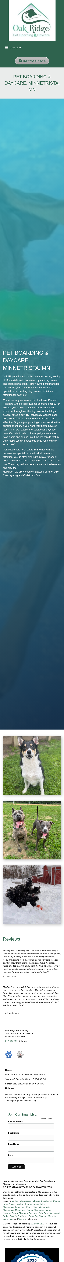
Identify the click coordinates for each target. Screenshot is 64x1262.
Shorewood (54, 1213)
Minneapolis (44, 1207)
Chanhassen (26, 1201)
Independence (32, 1204)
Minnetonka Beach (24, 1210)
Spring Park (8, 1216)
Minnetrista (39, 1210)
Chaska (36, 1201)
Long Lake (20, 1207)
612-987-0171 (12, 1041)
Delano (56, 1201)
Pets (10, 1155)
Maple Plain (31, 1207)
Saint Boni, (44, 1213)
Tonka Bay (33, 1216)
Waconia (52, 1216)
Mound (49, 1210)
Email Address (15, 1121)
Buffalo (15, 1201)
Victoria (42, 1216)
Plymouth (23, 1213)
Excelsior (20, 1204)
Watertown (8, 1219)
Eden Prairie (9, 1204)
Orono (15, 1213)
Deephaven (46, 1201)
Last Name (13, 1144)
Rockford (33, 1213)
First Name (13, 1133)
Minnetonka (8, 1210)
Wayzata (22, 1219)
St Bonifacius (21, 1216)
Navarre (7, 1213)
